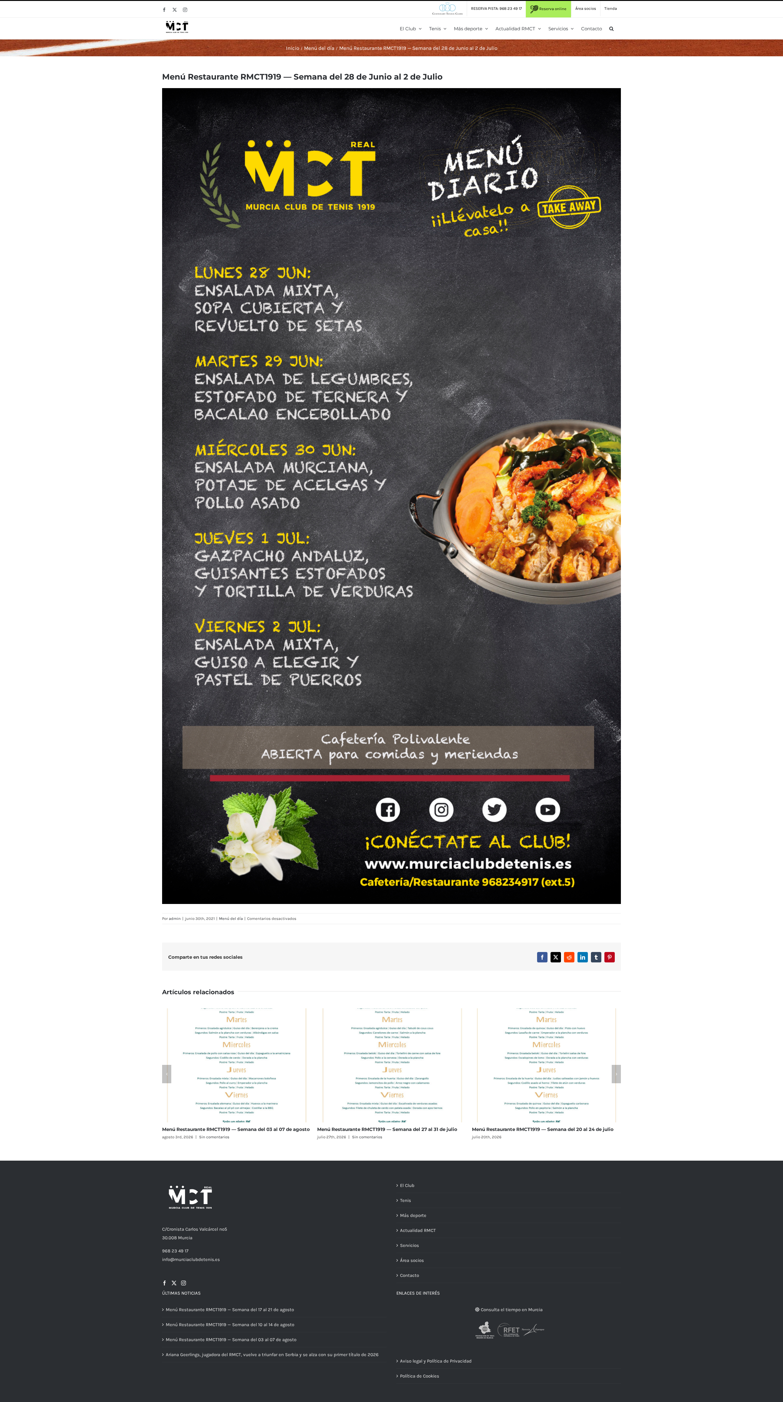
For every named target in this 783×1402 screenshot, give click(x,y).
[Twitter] (174, 1283)
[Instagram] (183, 1283)
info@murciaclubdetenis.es (191, 1259)
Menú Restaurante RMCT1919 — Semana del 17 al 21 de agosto (389, 1129)
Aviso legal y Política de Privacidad (436, 1361)
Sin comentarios (370, 1137)
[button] (611, 28)
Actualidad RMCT (418, 1230)
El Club (407, 1185)
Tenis (405, 1200)
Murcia (185, 1237)
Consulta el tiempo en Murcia (511, 1309)
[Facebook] (164, 1283)
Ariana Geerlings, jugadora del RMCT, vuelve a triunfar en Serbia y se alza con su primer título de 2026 (272, 1354)
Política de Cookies (419, 1376)
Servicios (409, 1245)
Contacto (409, 1275)
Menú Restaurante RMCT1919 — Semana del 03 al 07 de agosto (231, 1339)
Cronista (175, 1229)
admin (175, 918)
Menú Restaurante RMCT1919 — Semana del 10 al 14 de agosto (545, 1129)
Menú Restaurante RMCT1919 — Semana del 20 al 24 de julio (233, 1129)
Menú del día (231, 918)
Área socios (412, 1260)
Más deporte (413, 1215)
